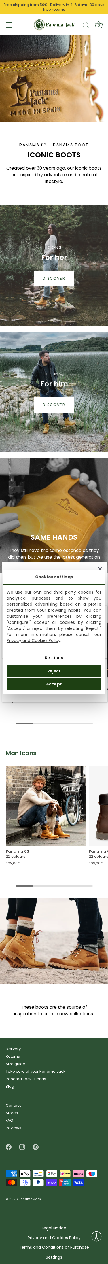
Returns (13, 1056)
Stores (12, 1113)
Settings (54, 658)
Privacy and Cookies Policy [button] (54, 1238)
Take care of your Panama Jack (35, 1071)
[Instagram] (22, 1147)
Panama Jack (30, 1199)
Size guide (15, 1064)
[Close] (100, 569)
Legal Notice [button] (54, 1228)
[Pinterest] (36, 1147)
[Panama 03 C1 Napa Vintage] (46, 806)
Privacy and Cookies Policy (33, 640)
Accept (54, 684)
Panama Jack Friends (26, 1079)
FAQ (9, 1120)
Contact (13, 1105)
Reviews (13, 1128)
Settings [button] (54, 1257)
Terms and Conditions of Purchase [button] (54, 1247)
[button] (96, 1236)
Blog (10, 1086)
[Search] (85, 26)
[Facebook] (9, 1147)
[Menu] (9, 25)
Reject (54, 671)
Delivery (13, 1049)
